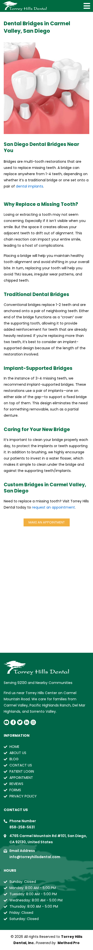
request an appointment (53, 507)
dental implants (29, 186)
